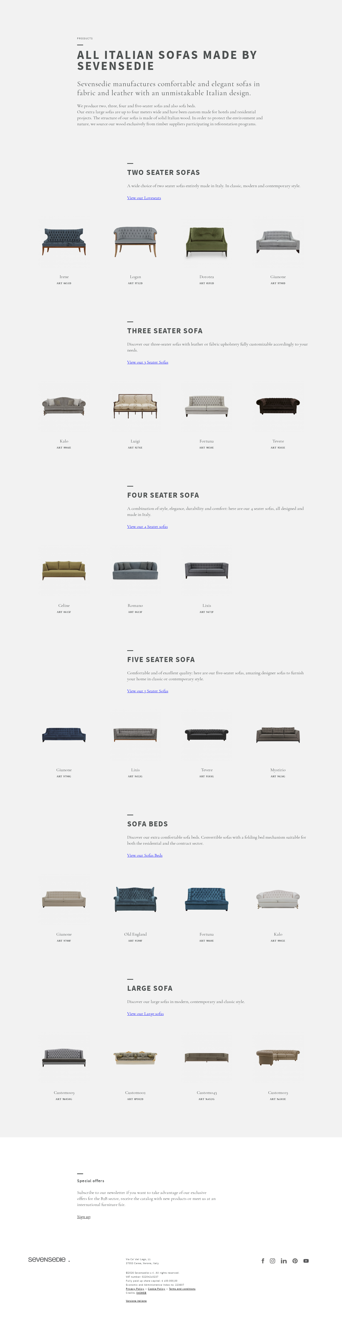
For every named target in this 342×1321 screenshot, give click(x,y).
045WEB (141, 1292)
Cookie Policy (156, 1288)
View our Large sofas (145, 1014)
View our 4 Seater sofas (147, 526)
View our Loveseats (144, 198)
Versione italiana (136, 1300)
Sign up (83, 1217)
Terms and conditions (182, 1288)
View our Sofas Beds (144, 855)
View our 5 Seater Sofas (147, 691)
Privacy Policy (135, 1288)
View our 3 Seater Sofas (147, 362)
